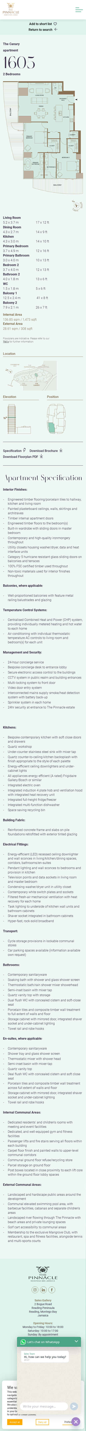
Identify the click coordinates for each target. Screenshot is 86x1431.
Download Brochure (44, 451)
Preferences (70, 1421)
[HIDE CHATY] (75, 1421)
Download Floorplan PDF (20, 456)
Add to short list (40, 23)
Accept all (15, 1422)
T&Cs (6, 341)
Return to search (40, 29)
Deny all (42, 1422)
